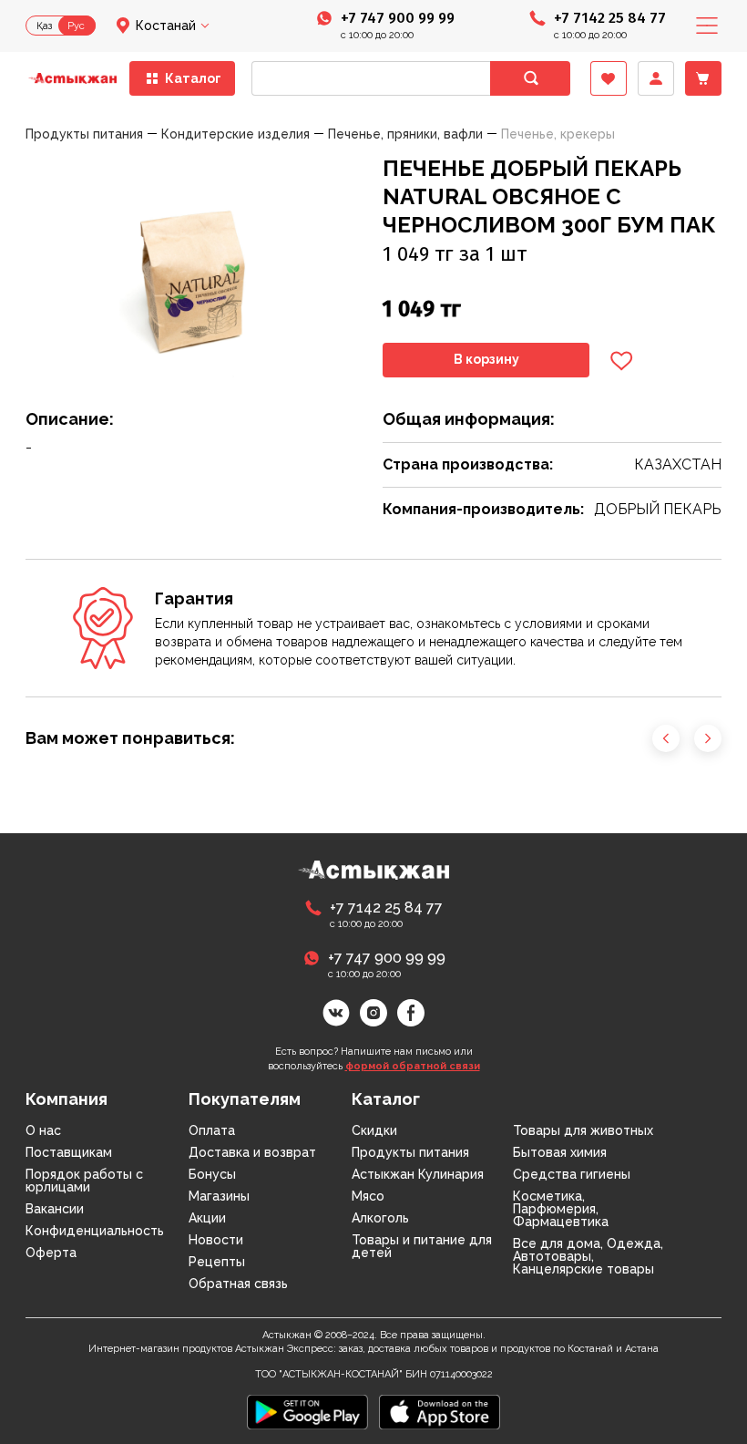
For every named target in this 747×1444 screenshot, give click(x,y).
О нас (43, 1130)
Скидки (374, 1130)
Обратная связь (238, 1283)
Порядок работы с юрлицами (84, 1180)
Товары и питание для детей (422, 1246)
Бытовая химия (560, 1152)
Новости (216, 1239)
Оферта (51, 1252)
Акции (207, 1218)
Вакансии (55, 1208)
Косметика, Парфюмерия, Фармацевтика (561, 1209)
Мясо (368, 1196)
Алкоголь (380, 1218)
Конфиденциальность (95, 1230)
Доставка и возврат (252, 1152)
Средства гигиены (571, 1174)
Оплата (212, 1130)
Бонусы (212, 1174)
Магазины (219, 1196)
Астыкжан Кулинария (418, 1174)
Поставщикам (69, 1152)
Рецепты (217, 1261)
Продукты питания (410, 1152)
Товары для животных (583, 1130)
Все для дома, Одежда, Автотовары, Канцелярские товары (588, 1256)
